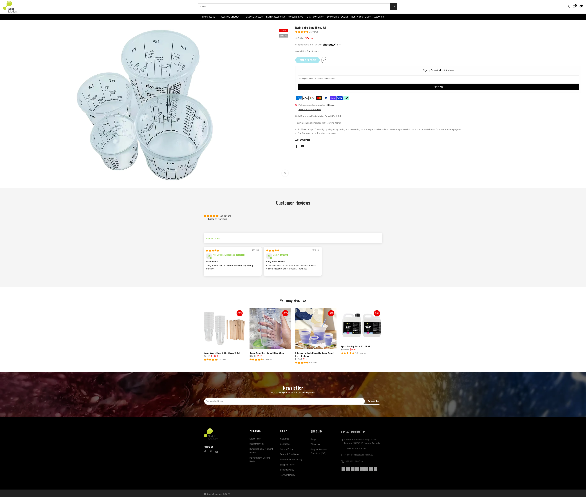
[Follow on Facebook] (205, 452)
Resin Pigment (257, 443)
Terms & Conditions (289, 454)
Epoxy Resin (255, 438)
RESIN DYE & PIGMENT (230, 17)
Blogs (313, 438)
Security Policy (287, 469)
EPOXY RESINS (208, 17)
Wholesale (315, 443)
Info (339, 44)
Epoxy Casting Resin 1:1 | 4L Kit (356, 346)
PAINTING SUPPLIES (360, 17)
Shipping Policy (287, 464)
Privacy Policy (286, 449)
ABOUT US (379, 17)
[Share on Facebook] (296, 146)
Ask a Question (302, 140)
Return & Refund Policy (291, 459)
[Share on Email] (302, 146)
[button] (302, 32)
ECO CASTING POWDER (337, 17)
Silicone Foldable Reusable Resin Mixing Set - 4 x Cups (314, 354)
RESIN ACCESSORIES (275, 17)
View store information (309, 109)
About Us (284, 438)
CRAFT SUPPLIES (314, 17)
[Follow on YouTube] (216, 452)
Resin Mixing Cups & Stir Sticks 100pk (222, 352)
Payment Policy (287, 474)
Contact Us (285, 443)
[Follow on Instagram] (211, 452)
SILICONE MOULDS (254, 17)
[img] (212, 250)
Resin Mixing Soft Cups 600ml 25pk (267, 352)
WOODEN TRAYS (295, 17)
